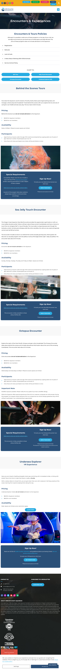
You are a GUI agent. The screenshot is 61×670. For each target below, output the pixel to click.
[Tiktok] (12, 3)
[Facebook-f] (2, 3)
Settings (16, 666)
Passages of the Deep (21, 179)
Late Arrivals (8, 54)
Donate (53, 4)
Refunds (7, 50)
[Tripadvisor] (10, 3)
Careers (53, 1)
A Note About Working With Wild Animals (17, 58)
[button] (58, 9)
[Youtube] (7, 3)
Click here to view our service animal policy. (16, 187)
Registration (8, 45)
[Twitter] (8, 595)
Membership (35, 1)
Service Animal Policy (11, 63)
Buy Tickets (26, 1)
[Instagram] (5, 3)
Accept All (45, 666)
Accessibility (45, 1)
